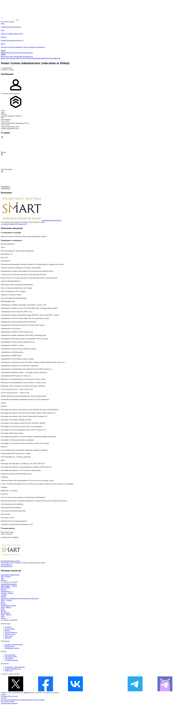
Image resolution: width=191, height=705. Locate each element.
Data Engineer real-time (8, 605)
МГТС (3, 600)
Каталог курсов (10, 634)
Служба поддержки (11, 660)
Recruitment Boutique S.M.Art (51, 220)
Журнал (57, 58)
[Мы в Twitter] (16, 691)
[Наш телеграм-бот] (165, 691)
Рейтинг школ (9, 646)
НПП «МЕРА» (6, 586)
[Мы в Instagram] (105, 691)
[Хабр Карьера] (8, 20)
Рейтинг (46, 58)
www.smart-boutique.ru (8, 224)
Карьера (10, 703)
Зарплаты (52, 58)
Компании (39, 58)
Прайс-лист (9, 670)
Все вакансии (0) (21, 224)
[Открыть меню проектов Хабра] (1, 17)
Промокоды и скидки (12, 648)
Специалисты (12, 58)
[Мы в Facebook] (45, 691)
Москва (8, 576)
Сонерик (4, 593)
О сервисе (8, 627)
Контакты (8, 638)
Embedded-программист (9, 584)
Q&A (6, 703)
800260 (26, 692)
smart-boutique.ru (6, 564)
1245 (13, 692)
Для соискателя (10, 655)
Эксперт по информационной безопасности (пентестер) (20, 598)
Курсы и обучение (23, 58)
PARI (2, 607)
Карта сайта (9, 636)
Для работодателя (11, 656)
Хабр (2, 703)
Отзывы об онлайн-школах (14, 644)
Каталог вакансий (11, 632)
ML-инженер (5, 613)
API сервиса (9, 658)
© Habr (3, 694)
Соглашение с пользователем (15, 667)
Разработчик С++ (7, 591)
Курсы (15, 703)
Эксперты (32, 58)
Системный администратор (10, 575)
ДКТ (2, 576)
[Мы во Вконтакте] (75, 691)
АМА (3, 614)
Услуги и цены (10, 629)
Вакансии (4, 58)
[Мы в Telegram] (135, 691)
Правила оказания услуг (13, 669)
